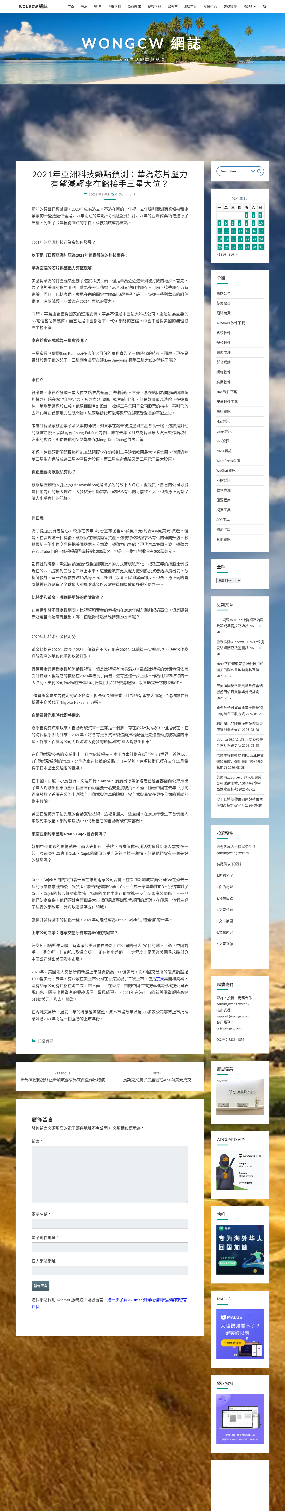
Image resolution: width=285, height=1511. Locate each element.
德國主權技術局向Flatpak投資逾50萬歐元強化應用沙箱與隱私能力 (240, 761)
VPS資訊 (222, 441)
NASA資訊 (224, 451)
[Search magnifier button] (259, 171)
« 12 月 (221, 254)
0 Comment (125, 194)
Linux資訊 (224, 431)
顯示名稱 (41, 1214)
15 (247, 231)
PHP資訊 (223, 480)
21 (240, 239)
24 (261, 239)
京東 (160, 978)
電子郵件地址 (45, 1237)
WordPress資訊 (228, 460)
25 (220, 247)
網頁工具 (223, 510)
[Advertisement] (142, 127)
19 (227, 239)
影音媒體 (223, 362)
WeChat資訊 (226, 470)
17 (261, 231)
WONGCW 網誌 (33, 6)
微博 (97, 6)
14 (240, 231)
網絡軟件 (223, 372)
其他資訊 (223, 539)
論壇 (84, 6)
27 (233, 247)
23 (254, 239)
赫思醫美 (223, 303)
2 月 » (232, 254)
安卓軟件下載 (227, 401)
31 (261, 247)
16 (254, 231)
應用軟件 (223, 382)
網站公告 (223, 293)
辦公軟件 (223, 342)
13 (233, 231)
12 (227, 231)
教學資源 (223, 490)
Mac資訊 (223, 421)
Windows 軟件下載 (230, 323)
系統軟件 (223, 333)
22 (247, 239)
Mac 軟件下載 (226, 392)
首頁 (70, 6)
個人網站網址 (44, 1261)
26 (227, 247)
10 (261, 223)
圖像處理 (223, 352)
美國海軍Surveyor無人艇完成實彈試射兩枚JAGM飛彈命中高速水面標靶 (239, 783)
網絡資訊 (45, 1040)
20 (233, 239)
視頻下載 (154, 6)
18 (220, 239)
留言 (37, 1141)
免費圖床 (134, 6)
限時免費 (223, 313)
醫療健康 (223, 529)
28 (240, 247)
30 (254, 247)
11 (220, 231)
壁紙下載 (114, 6)
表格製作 (230, 6)
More (248, 6)
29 (247, 247)
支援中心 (210, 6)
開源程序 (223, 500)
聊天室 (173, 6)
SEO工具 (190, 6)
